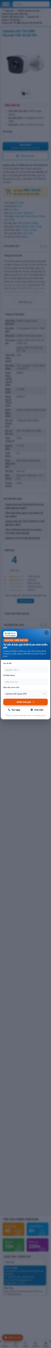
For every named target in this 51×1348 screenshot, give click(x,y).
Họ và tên (7, 663)
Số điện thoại (9, 675)
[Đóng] (46, 632)
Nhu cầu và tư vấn (11, 687)
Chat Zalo (38, 709)
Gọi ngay (16, 709)
